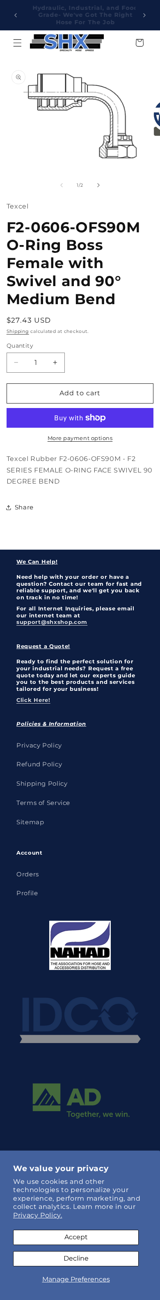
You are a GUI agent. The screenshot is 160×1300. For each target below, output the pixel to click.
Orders (27, 874)
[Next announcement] (144, 15)
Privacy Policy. (37, 1215)
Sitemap (30, 822)
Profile (27, 893)
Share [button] (24, 507)
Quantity (20, 345)
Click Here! (33, 700)
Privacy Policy (39, 745)
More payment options (80, 438)
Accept (76, 1237)
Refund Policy (39, 764)
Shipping (18, 331)
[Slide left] (62, 185)
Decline (76, 1258)
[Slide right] (98, 185)
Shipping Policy (41, 783)
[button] (17, 42)
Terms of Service (43, 803)
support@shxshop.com (51, 622)
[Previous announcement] (16, 15)
